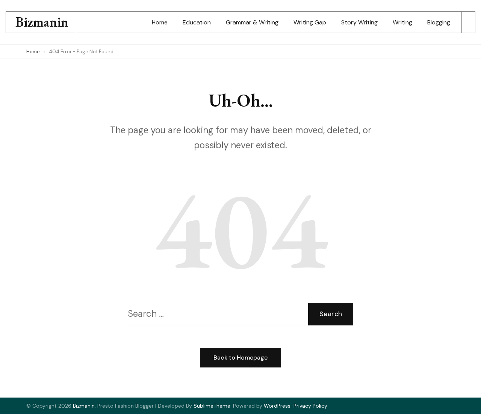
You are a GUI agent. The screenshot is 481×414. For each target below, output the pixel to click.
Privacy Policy (310, 405)
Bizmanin (41, 22)
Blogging (438, 22)
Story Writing (359, 22)
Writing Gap (309, 22)
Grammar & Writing (252, 22)
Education (197, 22)
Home (160, 22)
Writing (402, 22)
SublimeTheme (212, 405)
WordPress (277, 405)
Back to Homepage (240, 357)
